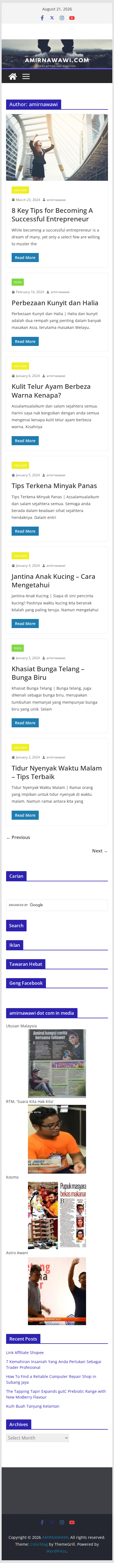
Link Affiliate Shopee (25, 1352)
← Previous (18, 837)
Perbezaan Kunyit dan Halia (55, 302)
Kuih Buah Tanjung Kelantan (32, 1406)
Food (18, 282)
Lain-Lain (20, 190)
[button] (57, 147)
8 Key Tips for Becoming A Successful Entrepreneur (52, 214)
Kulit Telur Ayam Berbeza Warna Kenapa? (51, 390)
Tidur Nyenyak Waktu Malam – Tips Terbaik (57, 772)
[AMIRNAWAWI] (57, 43)
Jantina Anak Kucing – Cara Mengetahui (53, 580)
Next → (100, 851)
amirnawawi (56, 199)
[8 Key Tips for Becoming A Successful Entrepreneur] (57, 147)
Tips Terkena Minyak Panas (54, 485)
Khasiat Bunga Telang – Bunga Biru (48, 673)
